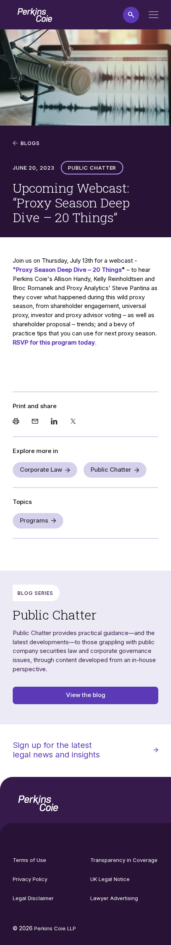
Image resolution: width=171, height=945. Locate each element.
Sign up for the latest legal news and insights (56, 749)
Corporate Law (41, 469)
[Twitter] (73, 422)
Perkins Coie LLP (55, 928)
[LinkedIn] (54, 422)
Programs (34, 520)
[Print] (16, 422)
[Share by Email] (35, 422)
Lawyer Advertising (114, 898)
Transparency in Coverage (123, 860)
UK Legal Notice (110, 879)
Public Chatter (111, 469)
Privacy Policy (30, 879)
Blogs (30, 143)
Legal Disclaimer (33, 898)
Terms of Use (29, 860)
